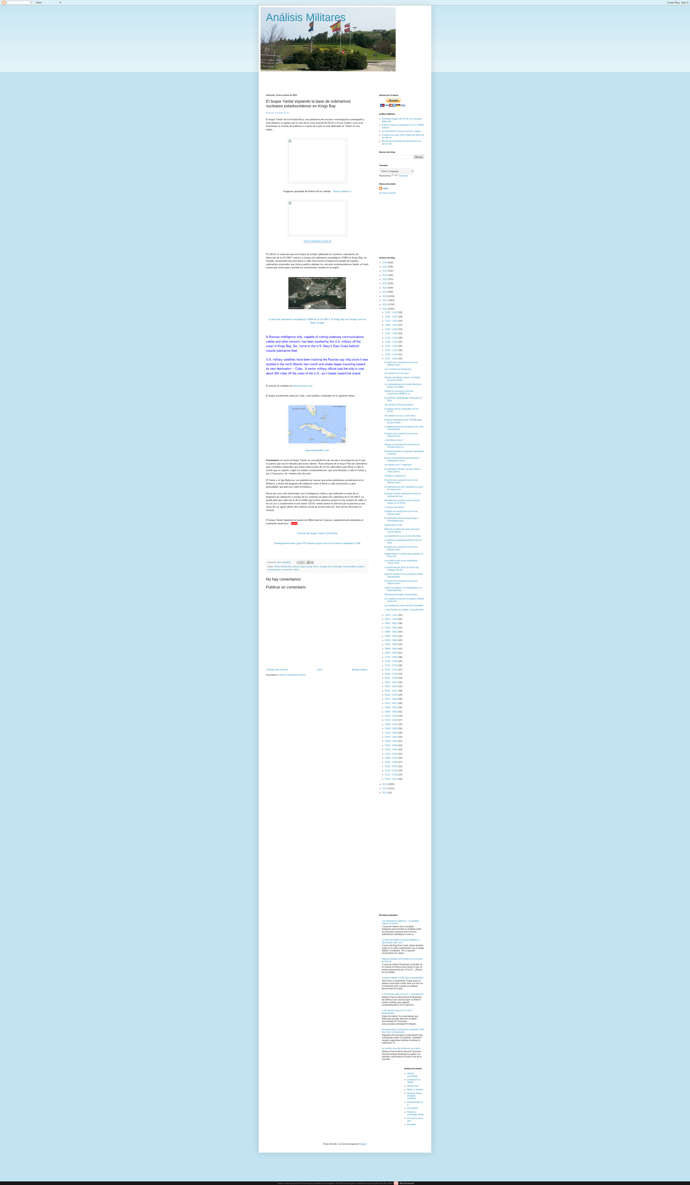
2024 (385, 271)
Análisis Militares (306, 17)
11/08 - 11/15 (391, 342)
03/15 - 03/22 (391, 737)
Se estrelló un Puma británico (399, 405)
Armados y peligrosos (395, 476)
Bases (296, 566)
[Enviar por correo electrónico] (298, 562)
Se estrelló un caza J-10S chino (400, 415)
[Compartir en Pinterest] (312, 562)
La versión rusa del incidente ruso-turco (401, 1048)
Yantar (296, 570)
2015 (385, 309)
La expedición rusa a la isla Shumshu (403, 536)
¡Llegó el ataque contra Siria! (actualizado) (402, 978)
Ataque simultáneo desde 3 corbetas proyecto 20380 (402, 378)
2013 (385, 788)
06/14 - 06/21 (391, 682)
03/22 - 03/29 (391, 733)
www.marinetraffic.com (317, 450)
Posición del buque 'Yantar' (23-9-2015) (317, 533)
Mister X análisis (415, 1089)
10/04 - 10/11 (391, 615)
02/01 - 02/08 (391, 762)
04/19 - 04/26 (391, 716)
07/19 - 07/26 (391, 661)
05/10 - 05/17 (391, 703)
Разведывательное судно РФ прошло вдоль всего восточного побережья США (317, 543)
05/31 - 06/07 (391, 690)
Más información (407, 1183)
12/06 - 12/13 (391, 325)
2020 (385, 287)
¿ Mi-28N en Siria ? (394, 440)
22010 (277, 566)
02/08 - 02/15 (391, 758)
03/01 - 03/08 (391, 745)
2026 (385, 262)
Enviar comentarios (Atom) (293, 675)
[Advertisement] (353, 80)
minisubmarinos (274, 570)
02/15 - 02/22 (391, 754)
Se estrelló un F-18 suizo (397, 373)
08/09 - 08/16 (391, 648)
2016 (385, 304)
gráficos (361, 566)
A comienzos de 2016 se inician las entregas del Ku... (402, 568)
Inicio (319, 669)
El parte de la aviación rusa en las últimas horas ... (401, 363)
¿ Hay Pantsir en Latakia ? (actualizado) (404, 609)
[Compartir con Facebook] (308, 562)
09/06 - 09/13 (391, 632)
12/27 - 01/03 (391, 312)
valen (385, 188)
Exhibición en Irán (393, 525)
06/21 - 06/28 (391, 678)
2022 (385, 279)
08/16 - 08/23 (391, 644)
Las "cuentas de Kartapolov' (398, 369)
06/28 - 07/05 (391, 674)
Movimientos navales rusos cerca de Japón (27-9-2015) (402, 501)
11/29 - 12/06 (391, 329)
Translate (403, 176)
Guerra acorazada (412, 1074)
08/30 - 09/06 (391, 636)
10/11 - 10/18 (391, 358)
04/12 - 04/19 (391, 720)
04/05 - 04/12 (391, 724)
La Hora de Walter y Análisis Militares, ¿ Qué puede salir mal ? (401, 941)
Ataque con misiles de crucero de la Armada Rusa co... (402, 445)
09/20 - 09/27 (391, 623)
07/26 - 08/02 (391, 657)
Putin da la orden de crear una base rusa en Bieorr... (402, 530)
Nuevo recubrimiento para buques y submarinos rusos (402, 459)
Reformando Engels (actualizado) (401, 594)
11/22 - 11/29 (391, 333)
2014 (385, 784)
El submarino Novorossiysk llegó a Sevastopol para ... (401, 519)
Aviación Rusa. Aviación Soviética (414, 1096)
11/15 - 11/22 (391, 337)
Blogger (362, 1144)
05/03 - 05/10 (391, 707)
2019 (385, 292)
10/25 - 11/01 (391, 350)
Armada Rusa (286, 566)
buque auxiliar (306, 566)
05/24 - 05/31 (391, 695)
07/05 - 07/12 (391, 669)
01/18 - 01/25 (391, 770)
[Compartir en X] (305, 562)
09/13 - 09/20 (391, 627)
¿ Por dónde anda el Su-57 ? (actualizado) (402, 994)
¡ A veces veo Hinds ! (395, 507)
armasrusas (413, 1086)
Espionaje (337, 566)
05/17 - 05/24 (391, 699)
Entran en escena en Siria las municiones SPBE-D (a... (399, 392)
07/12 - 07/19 (391, 665)
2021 (385, 283)
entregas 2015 (326, 566)
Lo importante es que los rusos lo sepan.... (402, 131)
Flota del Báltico (349, 566)
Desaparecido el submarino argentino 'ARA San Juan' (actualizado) (403, 1030)
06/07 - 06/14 (391, 686)
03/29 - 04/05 (391, 728)
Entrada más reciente (277, 669)
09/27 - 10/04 (391, 619)
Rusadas (411, 1124)
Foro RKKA (412, 1108)
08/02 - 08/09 (391, 653)
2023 (385, 275)
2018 (385, 296)
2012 (385, 792)
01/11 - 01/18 (391, 774)
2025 (385, 266)
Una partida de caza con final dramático (404, 605)
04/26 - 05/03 (391, 711)
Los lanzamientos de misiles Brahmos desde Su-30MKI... (403, 385)
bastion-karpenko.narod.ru (317, 241)
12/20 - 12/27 (391, 316)
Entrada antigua (359, 669)
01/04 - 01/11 (391, 779)
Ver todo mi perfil (387, 193)
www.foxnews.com (302, 385)
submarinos (287, 570)
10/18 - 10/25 (391, 354)
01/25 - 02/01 (391, 766)
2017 (385, 300)
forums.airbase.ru (342, 191)
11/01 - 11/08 (391, 346)
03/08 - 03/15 (391, 741)
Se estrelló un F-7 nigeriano (398, 465)
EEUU (316, 566)
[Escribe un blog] (302, 562)
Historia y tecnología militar (415, 1113)
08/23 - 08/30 (391, 640)
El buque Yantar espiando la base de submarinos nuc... (403, 494)
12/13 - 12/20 (391, 321)
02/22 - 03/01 (391, 749)
